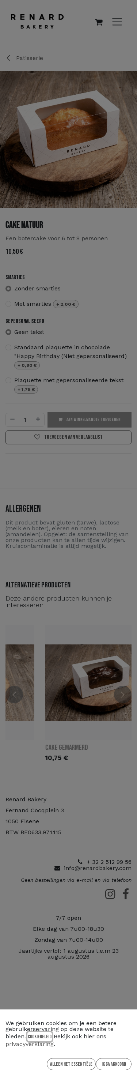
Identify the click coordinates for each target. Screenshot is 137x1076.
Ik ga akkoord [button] (114, 1064)
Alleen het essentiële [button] (71, 1064)
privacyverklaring (29, 1044)
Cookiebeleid (40, 1037)
